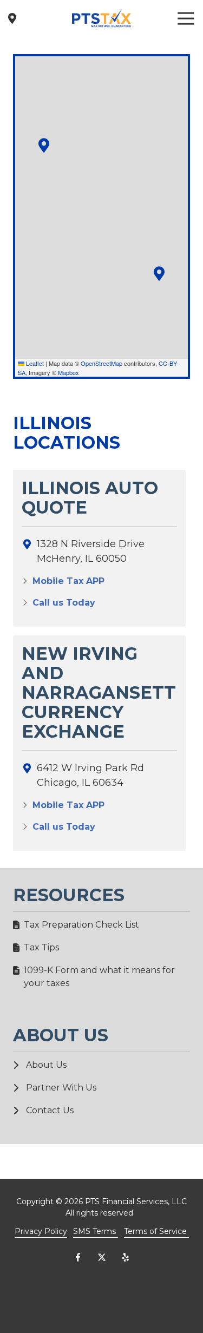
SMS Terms (95, 1231)
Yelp (125, 1257)
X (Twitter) (102, 1257)
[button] (43, 145)
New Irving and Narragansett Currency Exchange (99, 692)
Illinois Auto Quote (90, 497)
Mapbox (68, 372)
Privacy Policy (41, 1231)
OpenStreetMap (101, 363)
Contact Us (11, 18)
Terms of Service (156, 1231)
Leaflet (34, 363)
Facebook (78, 1257)
